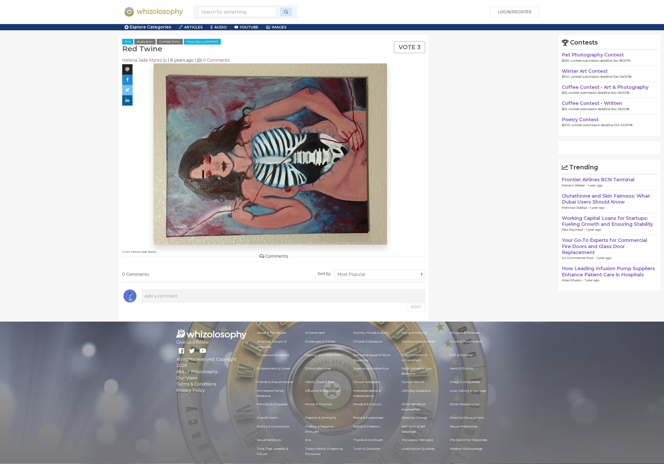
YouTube (249, 27)
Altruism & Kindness (465, 333)
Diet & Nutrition (461, 355)
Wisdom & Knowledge (466, 449)
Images (279, 27)
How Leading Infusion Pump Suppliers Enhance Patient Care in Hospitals (608, 271)
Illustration (145, 42)
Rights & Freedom (366, 426)
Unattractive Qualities (418, 449)
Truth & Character (367, 449)
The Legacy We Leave (417, 440)
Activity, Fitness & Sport (371, 333)
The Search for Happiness (468, 440)
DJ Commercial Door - (579, 258)
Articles (193, 27)
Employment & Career (273, 368)
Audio (220, 27)
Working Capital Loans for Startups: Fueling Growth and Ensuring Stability (607, 221)
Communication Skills (418, 341)
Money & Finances (318, 404)
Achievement (315, 333)
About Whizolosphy (197, 371)
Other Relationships (465, 404)
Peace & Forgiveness (368, 417)
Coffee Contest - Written (592, 103)
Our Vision (187, 377)
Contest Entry (169, 42)
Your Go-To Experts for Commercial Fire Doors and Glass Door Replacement (604, 246)
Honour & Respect (366, 382)
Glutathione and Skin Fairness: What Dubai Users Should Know (606, 199)
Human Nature (413, 382)
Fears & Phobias (461, 368)
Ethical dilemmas (318, 368)
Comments (216, 60)
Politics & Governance (273, 426)
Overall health (267, 417)
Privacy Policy (190, 390)
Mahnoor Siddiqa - (576, 207)
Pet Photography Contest (593, 55)
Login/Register (514, 12)
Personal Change (414, 417)
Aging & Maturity (415, 333)
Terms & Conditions (196, 384)
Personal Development (467, 417)
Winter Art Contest (585, 71)
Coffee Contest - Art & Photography (605, 87)
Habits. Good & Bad (319, 382)
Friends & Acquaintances (275, 382)
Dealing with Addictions (323, 355)
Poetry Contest (580, 119)
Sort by (324, 273)
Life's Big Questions (416, 391)
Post (416, 307)
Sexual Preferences (463, 426)
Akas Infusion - (573, 280)
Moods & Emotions (367, 404)
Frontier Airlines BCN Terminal (598, 180)
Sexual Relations (269, 440)
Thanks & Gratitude (367, 440)
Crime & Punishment (466, 341)
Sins (128, 42)
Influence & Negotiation (322, 391)
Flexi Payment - (574, 229)
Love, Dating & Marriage (468, 391)
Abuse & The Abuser (272, 333)
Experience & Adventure (371, 368)
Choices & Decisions (367, 341)
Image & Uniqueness (465, 382)
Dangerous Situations (273, 355)
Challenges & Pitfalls (320, 341)
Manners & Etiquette (272, 404)
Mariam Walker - (575, 185)
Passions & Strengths (320, 417)
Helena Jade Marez (142, 60)
